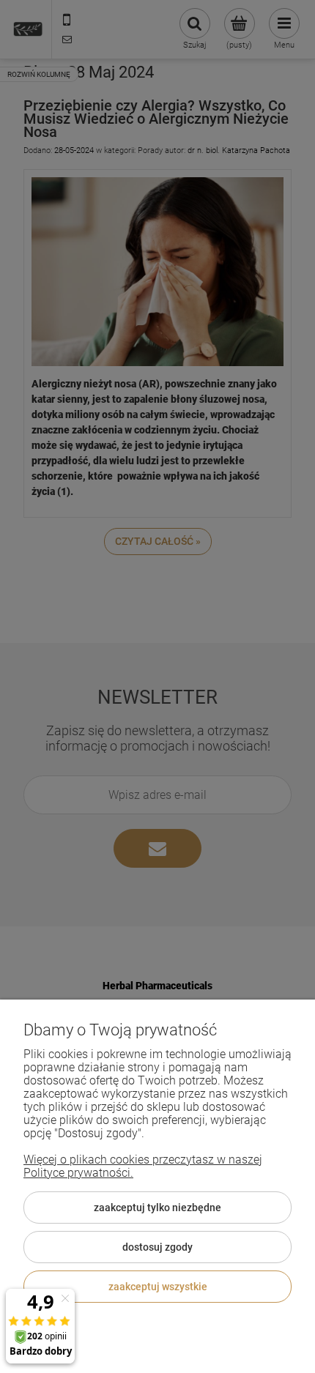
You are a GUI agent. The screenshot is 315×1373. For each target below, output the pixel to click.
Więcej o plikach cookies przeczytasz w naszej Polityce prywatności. (142, 1166)
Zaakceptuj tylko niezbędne (157, 1207)
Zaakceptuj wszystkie (157, 1286)
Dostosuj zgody (157, 1247)
